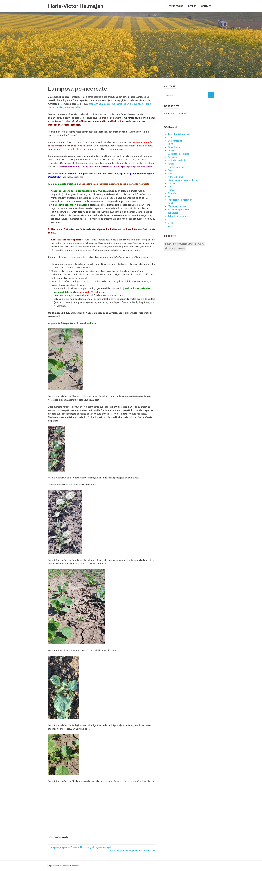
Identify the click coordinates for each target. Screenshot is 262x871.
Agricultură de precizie (179, 134)
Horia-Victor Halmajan (75, 6)
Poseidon (75, 866)
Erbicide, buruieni (176, 160)
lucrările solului (175, 177)
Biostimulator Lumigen (184, 244)
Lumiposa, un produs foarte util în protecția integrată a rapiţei (80, 847)
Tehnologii (173, 213)
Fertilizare (173, 163)
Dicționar (172, 157)
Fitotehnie (170, 248)
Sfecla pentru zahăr (177, 206)
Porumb (172, 193)
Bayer (168, 244)
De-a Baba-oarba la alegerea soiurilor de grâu (131, 850)
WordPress (64, 866)
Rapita (171, 203)
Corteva (172, 150)
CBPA (170, 144)
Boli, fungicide (175, 140)
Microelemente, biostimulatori (183, 180)
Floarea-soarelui (176, 167)
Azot (170, 137)
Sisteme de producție (178, 209)
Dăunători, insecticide (178, 154)
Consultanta (174, 147)
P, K (169, 186)
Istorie (171, 173)
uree (170, 219)
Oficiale (171, 183)
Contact (206, 6)
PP (169, 196)
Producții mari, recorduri (180, 200)
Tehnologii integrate (178, 216)
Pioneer (171, 190)
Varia (170, 222)
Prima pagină (176, 6)
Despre (192, 6)
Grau (170, 170)
